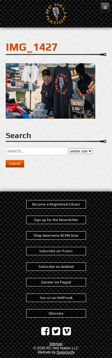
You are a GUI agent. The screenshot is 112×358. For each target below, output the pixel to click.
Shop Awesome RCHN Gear (56, 235)
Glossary (56, 313)
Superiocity (65, 352)
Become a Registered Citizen (56, 204)
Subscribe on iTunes (56, 251)
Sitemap (56, 344)
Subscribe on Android (56, 267)
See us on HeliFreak (56, 298)
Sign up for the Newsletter (56, 220)
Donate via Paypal (56, 282)
